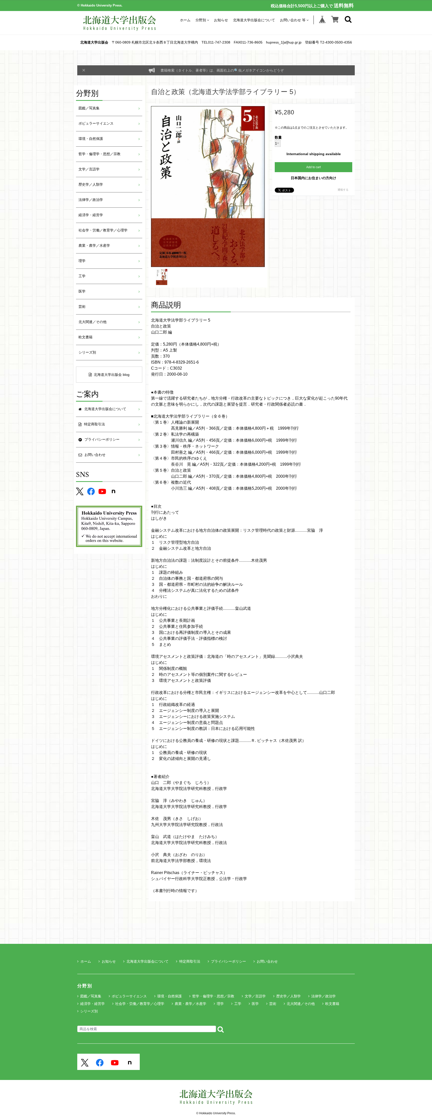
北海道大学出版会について (254, 20)
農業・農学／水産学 (94, 245)
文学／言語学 (89, 169)
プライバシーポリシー (228, 961)
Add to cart (313, 167)
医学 (82, 291)
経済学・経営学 (90, 215)
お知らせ (221, 20)
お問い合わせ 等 (293, 20)
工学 (82, 276)
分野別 (201, 20)
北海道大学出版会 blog (112, 375)
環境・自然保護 (90, 139)
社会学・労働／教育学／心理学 (103, 230)
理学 (82, 261)
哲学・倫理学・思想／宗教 (99, 154)
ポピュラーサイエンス (96, 123)
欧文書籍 (85, 337)
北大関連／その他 (92, 322)
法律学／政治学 (90, 200)
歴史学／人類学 (90, 184)
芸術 (82, 307)
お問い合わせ (267, 961)
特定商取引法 (189, 961)
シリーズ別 (87, 352)
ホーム (185, 20)
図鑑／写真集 (89, 108)
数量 (278, 137)
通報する (343, 189)
